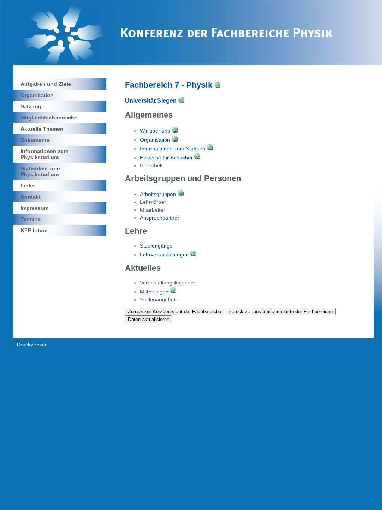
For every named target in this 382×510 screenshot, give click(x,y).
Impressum (34, 208)
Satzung (31, 106)
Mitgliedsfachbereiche (49, 118)
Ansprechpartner (159, 218)
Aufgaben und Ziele (46, 84)
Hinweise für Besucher (167, 158)
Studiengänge (156, 246)
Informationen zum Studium (173, 149)
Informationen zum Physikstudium (44, 154)
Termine (31, 219)
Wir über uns (156, 131)
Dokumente (35, 140)
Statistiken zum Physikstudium (40, 171)
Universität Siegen (151, 100)
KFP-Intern (34, 230)
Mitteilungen (155, 292)
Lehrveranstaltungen (165, 255)
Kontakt (31, 197)
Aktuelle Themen (42, 129)
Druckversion (32, 345)
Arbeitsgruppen (159, 194)
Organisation (37, 95)
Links (28, 186)
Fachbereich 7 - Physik (170, 85)
